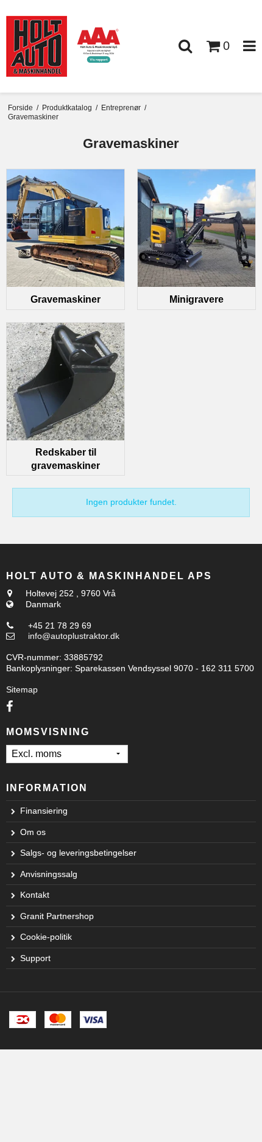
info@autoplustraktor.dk (73, 636)
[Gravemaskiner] (65, 228)
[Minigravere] (196, 228)
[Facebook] (9, 706)
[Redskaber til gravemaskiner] (65, 381)
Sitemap (22, 689)
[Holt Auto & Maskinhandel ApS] (36, 46)
